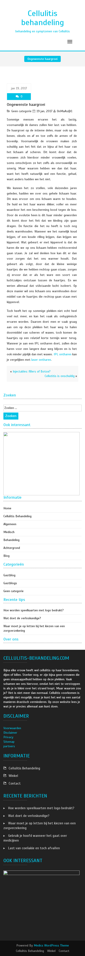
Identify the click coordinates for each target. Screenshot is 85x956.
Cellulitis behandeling (42, 17)
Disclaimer (10, 733)
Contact (15, 783)
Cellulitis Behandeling (17, 516)
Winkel (13, 776)
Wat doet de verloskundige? (22, 618)
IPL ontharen (62, 354)
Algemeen (9, 524)
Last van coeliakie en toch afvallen (34, 848)
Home (7, 508)
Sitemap (9, 742)
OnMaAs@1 (64, 111)
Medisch (9, 532)
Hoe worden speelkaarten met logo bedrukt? (33, 610)
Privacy (8, 737)
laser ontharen (41, 360)
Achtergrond (11, 548)
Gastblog (9, 575)
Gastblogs (10, 583)
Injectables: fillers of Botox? (32, 371)
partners (9, 746)
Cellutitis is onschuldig (60, 376)
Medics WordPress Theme (51, 945)
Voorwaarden (12, 728)
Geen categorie (21, 111)
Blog (6, 556)
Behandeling (11, 540)
